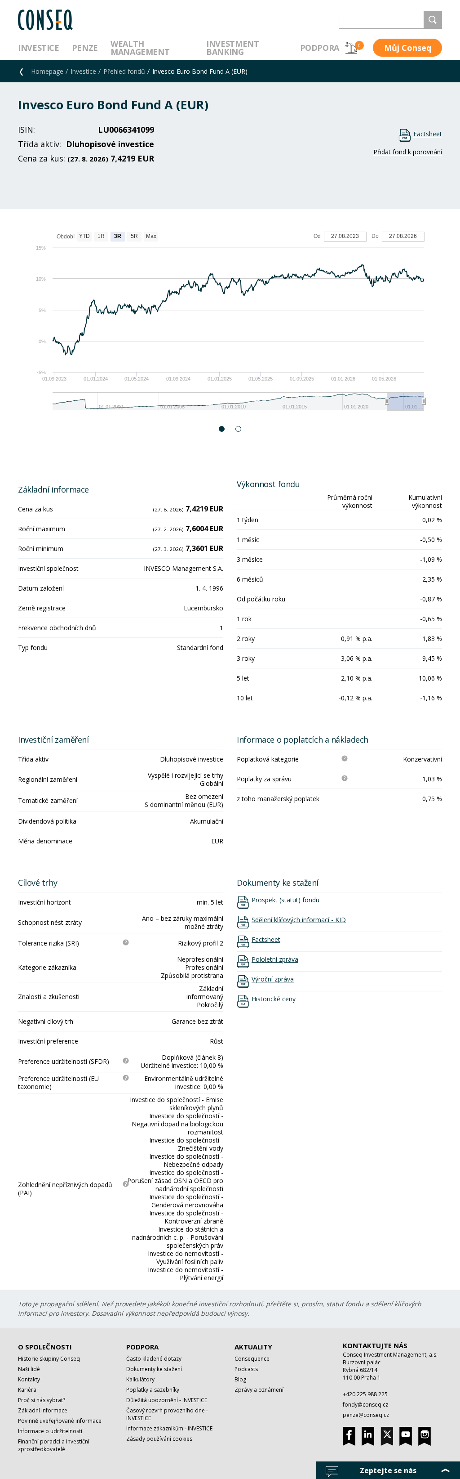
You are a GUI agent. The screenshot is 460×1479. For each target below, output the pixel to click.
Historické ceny (274, 999)
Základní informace (42, 1410)
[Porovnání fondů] (351, 48)
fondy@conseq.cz (365, 1404)
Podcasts (246, 1369)
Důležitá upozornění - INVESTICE (166, 1400)
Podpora (319, 47)
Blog (240, 1379)
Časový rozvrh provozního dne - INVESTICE (167, 1414)
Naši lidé (29, 1369)
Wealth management (140, 47)
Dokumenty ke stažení (154, 1369)
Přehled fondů (124, 71)
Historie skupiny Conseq (49, 1358)
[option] (230, 325)
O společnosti (45, 1346)
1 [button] (222, 429)
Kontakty (29, 1379)
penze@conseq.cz (366, 1415)
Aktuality (253, 1346)
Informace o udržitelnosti (50, 1431)
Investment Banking (232, 47)
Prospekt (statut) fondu (285, 900)
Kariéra (27, 1390)
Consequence (252, 1358)
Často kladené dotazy (153, 1358)
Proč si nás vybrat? (41, 1400)
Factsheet (427, 134)
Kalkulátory (140, 1379)
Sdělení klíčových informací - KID (299, 920)
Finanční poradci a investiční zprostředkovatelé (53, 1445)
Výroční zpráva (273, 979)
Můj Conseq (407, 47)
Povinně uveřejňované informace (60, 1421)
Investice (38, 47)
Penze (85, 47)
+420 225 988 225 (365, 1394)
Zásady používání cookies (159, 1439)
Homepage (47, 71)
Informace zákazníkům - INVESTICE (169, 1428)
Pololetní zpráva (275, 959)
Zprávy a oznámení (258, 1390)
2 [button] (238, 429)
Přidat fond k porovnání (407, 152)
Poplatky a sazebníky (152, 1390)
